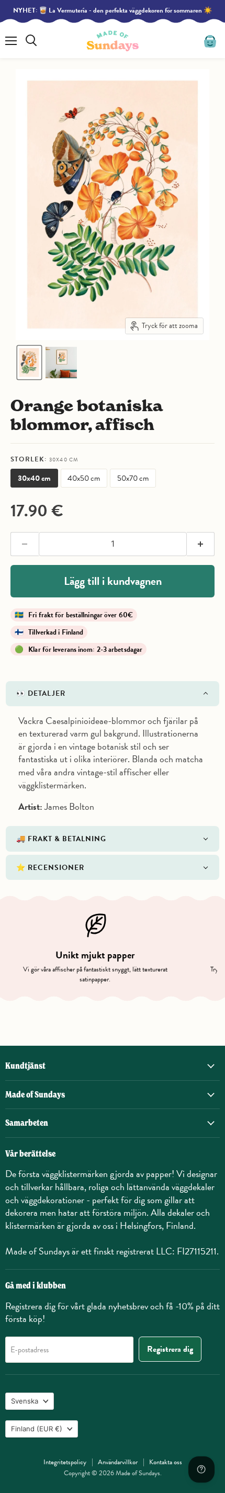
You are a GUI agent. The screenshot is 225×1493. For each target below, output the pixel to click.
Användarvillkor (118, 1462)
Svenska (24, 1401)
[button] (29, 362)
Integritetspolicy (64, 1462)
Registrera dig (170, 1349)
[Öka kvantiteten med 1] (201, 544)
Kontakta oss (165, 1462)
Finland (36, 1428)
